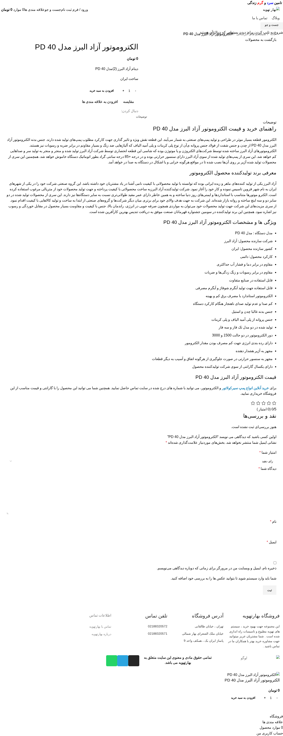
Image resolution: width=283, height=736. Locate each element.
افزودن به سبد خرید (102, 90)
